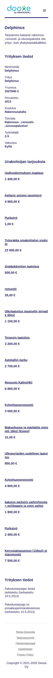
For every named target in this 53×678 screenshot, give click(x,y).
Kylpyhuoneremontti (19, 404)
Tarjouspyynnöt (25, 637)
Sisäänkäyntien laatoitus (22, 266)
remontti (11, 289)
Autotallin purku (16, 360)
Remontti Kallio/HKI (18, 382)
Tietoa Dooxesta (25, 632)
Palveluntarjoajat (25, 643)
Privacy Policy (25, 654)
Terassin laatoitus (17, 337)
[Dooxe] (19, 13)
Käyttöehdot (25, 649)
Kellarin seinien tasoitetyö (23, 195)
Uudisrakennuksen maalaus (24, 172)
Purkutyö (11, 217)
